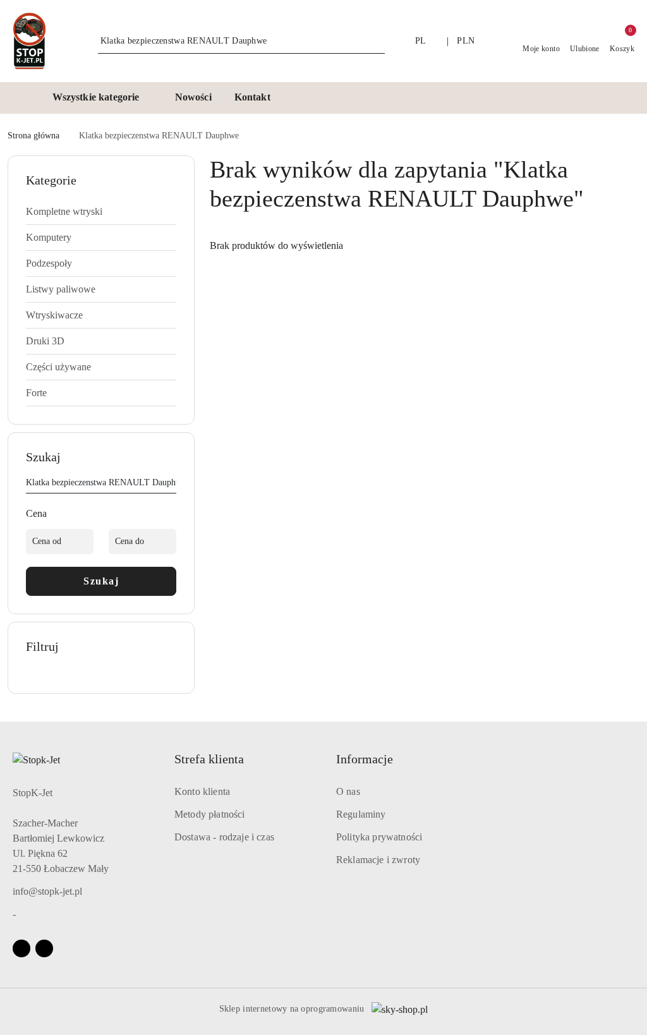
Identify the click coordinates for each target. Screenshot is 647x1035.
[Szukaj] (171, 484)
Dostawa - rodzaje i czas (224, 837)
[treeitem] (101, 211)
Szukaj (101, 581)
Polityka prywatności (379, 837)
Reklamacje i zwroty (378, 859)
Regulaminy (361, 814)
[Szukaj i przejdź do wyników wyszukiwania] (377, 41)
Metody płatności (209, 814)
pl (420, 40)
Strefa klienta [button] (209, 759)
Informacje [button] (364, 759)
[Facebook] (21, 948)
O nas (348, 791)
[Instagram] (44, 948)
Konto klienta (202, 791)
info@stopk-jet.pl (47, 891)
